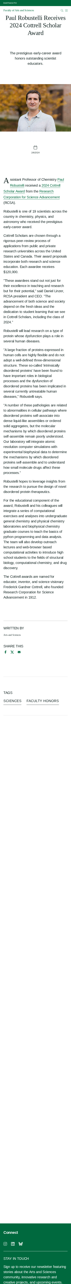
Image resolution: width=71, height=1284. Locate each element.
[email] (19, 652)
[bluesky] (21, 1244)
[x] (12, 652)
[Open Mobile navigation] (66, 10)
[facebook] (5, 652)
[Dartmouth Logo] (10, 3)
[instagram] (5, 1244)
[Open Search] (62, 10)
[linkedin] (13, 1244)
